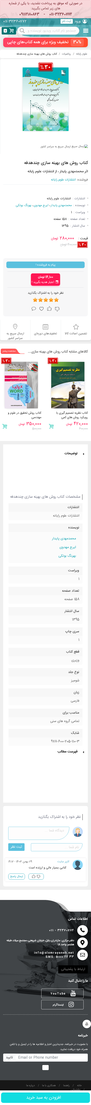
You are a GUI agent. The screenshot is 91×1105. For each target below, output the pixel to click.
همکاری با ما (49, 1085)
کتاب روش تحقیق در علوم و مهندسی (24, 415)
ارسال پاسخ (16, 876)
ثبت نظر (16, 847)
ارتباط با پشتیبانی (73, 969)
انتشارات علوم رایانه (63, 180)
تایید (9, 1057)
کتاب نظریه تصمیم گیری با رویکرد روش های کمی (72, 415)
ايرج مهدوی (41, 205)
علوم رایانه (81, 54)
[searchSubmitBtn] (22, 30)
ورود (77, 21)
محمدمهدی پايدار (61, 205)
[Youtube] (87, 1024)
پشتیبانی (75, 1090)
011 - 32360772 (61, 931)
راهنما (66, 1085)
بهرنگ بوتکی (24, 205)
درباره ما (30, 1085)
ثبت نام (66, 21)
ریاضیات (66, 54)
